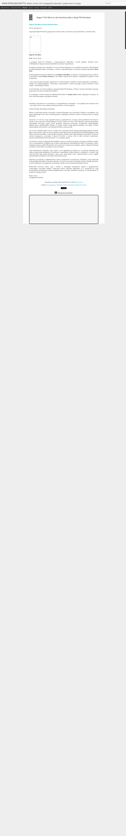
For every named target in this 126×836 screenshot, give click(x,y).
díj (47, 185)
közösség (71, 185)
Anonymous (79, 182)
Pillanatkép (44, 7)
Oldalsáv (36, 7)
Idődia (50, 7)
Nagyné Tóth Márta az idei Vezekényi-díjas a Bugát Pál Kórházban (64, 17)
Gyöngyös (60, 185)
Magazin (25, 7)
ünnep (84, 185)
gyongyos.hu (52, 185)
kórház (65, 185)
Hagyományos (5, 7)
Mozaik (31, 7)
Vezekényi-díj (78, 185)
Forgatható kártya (16, 7)
